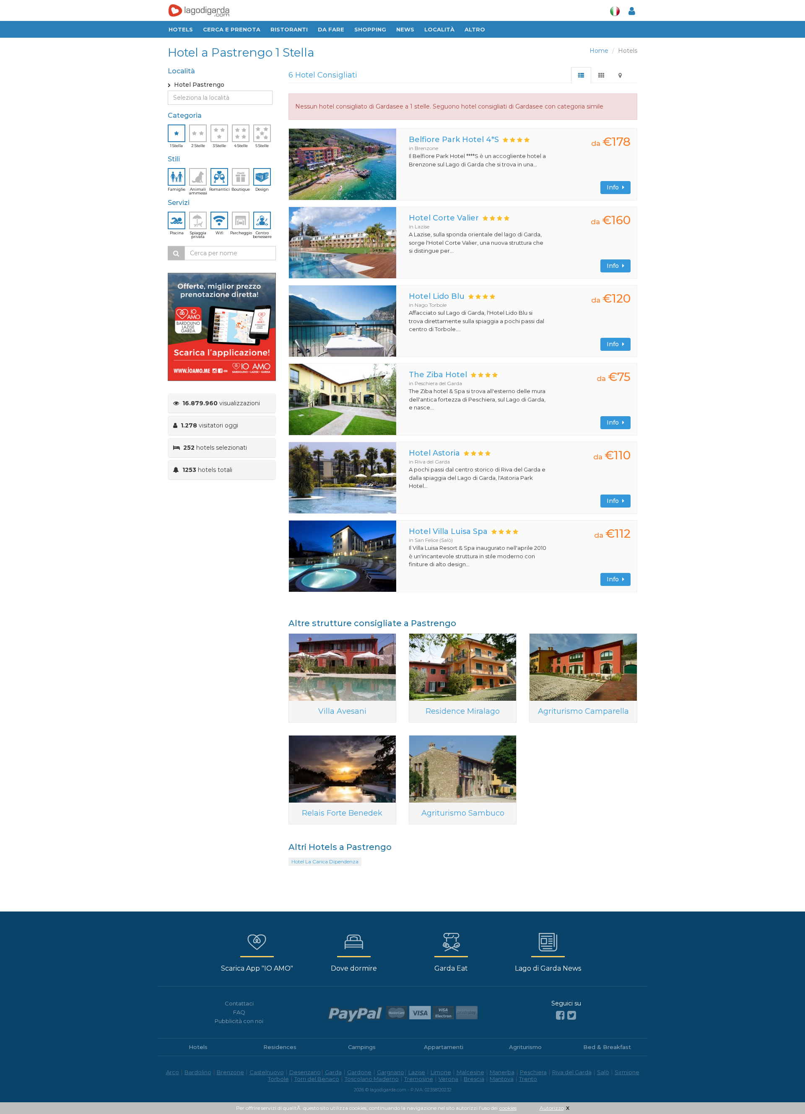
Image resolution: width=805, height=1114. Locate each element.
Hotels (181, 29)
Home (598, 50)
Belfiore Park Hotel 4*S (454, 139)
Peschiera (533, 1072)
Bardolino (197, 1072)
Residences (279, 1047)
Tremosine (418, 1078)
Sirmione (627, 1072)
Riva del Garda (572, 1072)
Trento (528, 1078)
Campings (362, 1047)
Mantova (502, 1078)
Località (439, 29)
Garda (333, 1072)
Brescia (474, 1078)
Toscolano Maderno (372, 1078)
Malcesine (470, 1072)
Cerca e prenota (231, 29)
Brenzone (230, 1072)
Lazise (416, 1072)
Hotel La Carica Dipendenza (324, 861)
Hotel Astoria (434, 453)
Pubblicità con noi (239, 1021)
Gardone (359, 1072)
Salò (603, 1072)
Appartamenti (443, 1047)
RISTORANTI (289, 29)
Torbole (278, 1078)
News (405, 29)
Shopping (370, 29)
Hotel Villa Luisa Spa (448, 531)
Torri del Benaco (316, 1078)
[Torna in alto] (781, 1090)
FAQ (239, 1012)
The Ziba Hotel (438, 374)
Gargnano (390, 1072)
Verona (448, 1078)
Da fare (331, 29)
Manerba (502, 1072)
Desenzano (305, 1072)
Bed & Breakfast (607, 1047)
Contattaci (239, 1003)
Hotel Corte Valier (444, 218)
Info (614, 187)
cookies (508, 1108)
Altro (475, 29)
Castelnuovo (266, 1072)
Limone (441, 1072)
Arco (172, 1072)
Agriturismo (525, 1047)
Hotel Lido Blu (437, 296)
